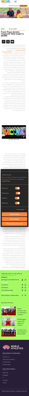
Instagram (5, 375)
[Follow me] (2, 280)
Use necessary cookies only (14, 223)
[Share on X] (8, 41)
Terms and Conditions (9, 359)
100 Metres (4, 285)
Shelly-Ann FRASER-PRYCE (11, 279)
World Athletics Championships (10, 295)
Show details (20, 209)
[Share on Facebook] (3, 41)
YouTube (5, 380)
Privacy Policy (6, 364)
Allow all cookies (14, 214)
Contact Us (6, 357)
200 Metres (4, 287)
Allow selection (14, 219)
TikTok (4, 383)
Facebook (5, 372)
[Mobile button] (15, 1)
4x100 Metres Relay (7, 290)
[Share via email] (12, 41)
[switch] (18, 193)
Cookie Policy (6, 181)
